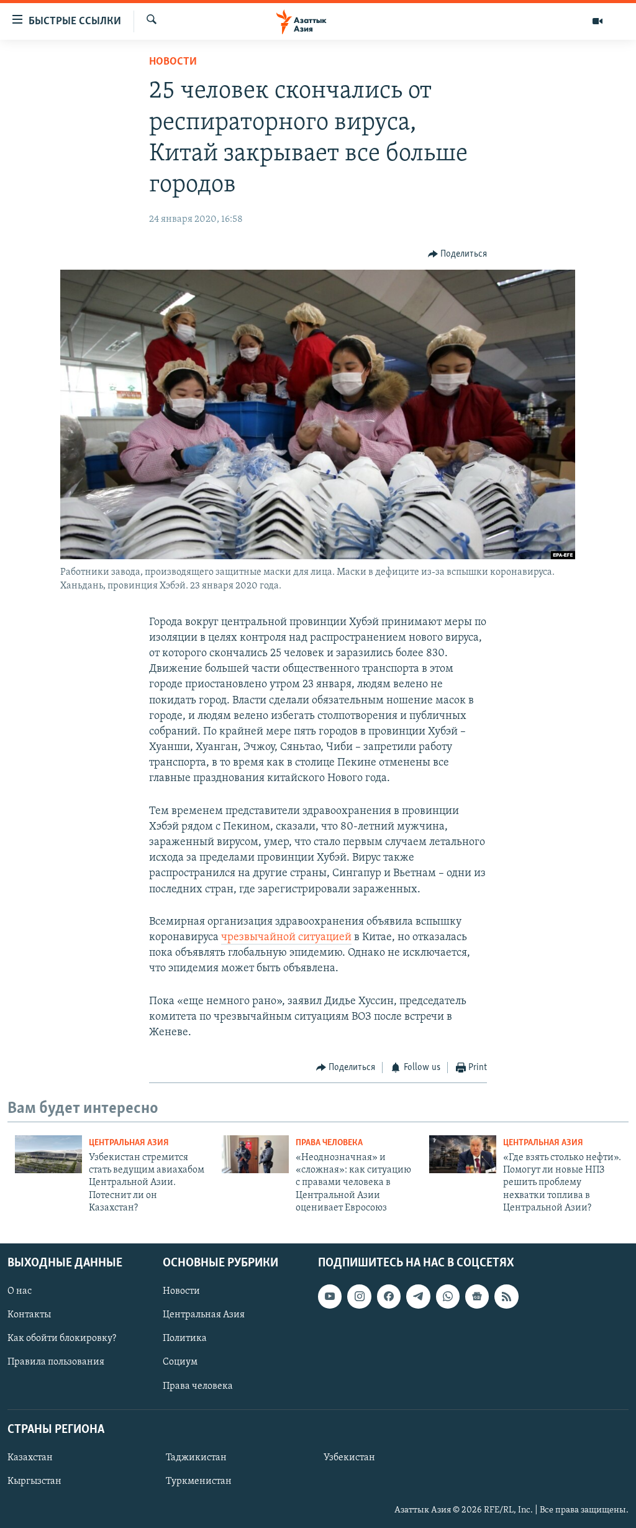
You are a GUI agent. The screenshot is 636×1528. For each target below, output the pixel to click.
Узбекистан (349, 1458)
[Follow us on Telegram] (418, 1296)
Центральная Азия (129, 1143)
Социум (180, 1362)
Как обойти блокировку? (61, 1338)
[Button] (458, 254)
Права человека (329, 1143)
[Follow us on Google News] (477, 1296)
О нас (19, 1291)
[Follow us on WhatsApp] (448, 1296)
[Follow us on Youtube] (330, 1296)
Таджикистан (196, 1458)
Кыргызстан (34, 1481)
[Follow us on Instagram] (359, 1296)
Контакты (29, 1315)
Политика (185, 1338)
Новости (173, 62)
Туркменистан (199, 1481)
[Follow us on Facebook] (389, 1296)
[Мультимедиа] (597, 21)
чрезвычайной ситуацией (286, 937)
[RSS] (506, 1296)
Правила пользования (55, 1362)
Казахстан (30, 1458)
